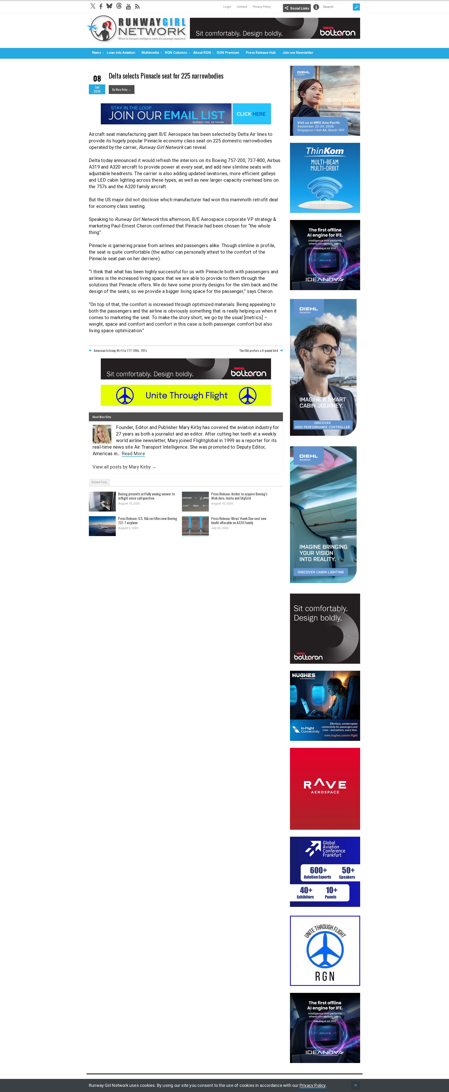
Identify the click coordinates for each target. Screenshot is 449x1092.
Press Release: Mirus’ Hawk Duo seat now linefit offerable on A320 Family (238, 520)
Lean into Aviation (121, 52)
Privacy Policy (262, 6)
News (96, 52)
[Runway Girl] (137, 40)
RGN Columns (176, 52)
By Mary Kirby (121, 89)
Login (227, 6)
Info (316, 7)
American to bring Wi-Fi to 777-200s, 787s (120, 350)
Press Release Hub (261, 52)
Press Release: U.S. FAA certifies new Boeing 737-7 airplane (147, 520)
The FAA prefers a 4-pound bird (258, 350)
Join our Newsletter (297, 52)
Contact (242, 6)
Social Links (299, 8)
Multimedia (150, 52)
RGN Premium (228, 52)
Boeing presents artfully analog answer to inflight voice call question (146, 496)
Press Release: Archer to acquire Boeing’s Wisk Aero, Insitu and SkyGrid (239, 496)
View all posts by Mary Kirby (124, 467)
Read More (133, 453)
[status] (355, 1085)
